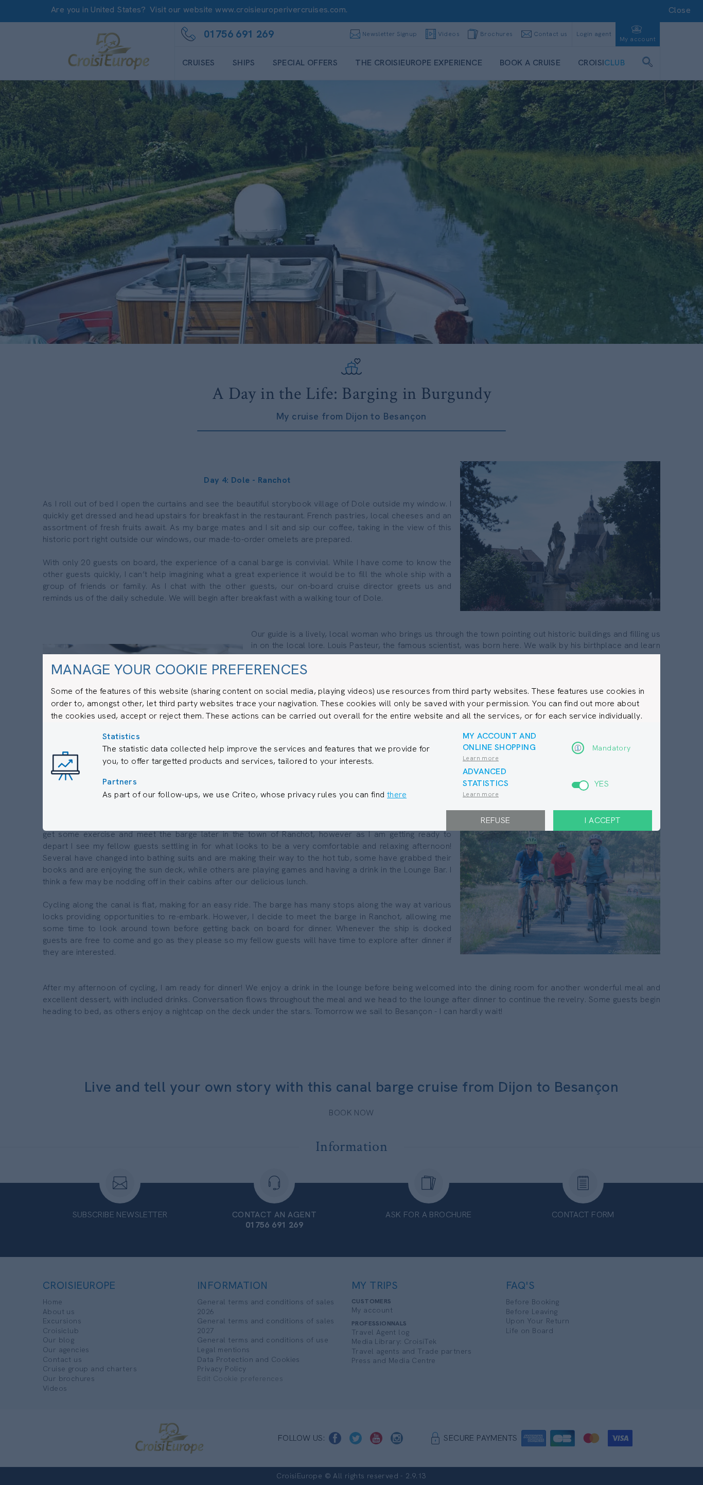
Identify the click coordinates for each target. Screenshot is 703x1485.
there (397, 794)
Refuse (495, 820)
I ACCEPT (602, 820)
